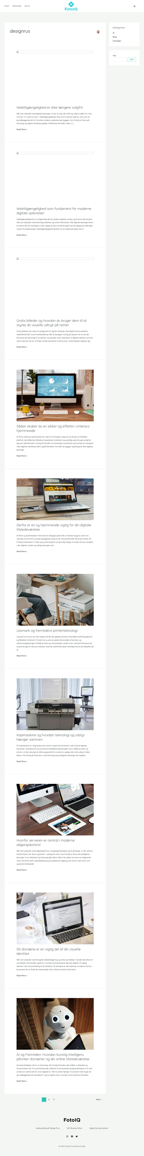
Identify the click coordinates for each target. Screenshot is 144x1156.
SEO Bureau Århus (74, 1128)
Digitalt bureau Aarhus (98, 1128)
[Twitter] (77, 1136)
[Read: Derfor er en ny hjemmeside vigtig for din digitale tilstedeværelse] (55, 499)
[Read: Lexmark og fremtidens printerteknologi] (55, 599)
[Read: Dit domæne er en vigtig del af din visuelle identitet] (55, 918)
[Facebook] (72, 1136)
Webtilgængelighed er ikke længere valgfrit (50, 107)
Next (99, 1099)
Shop (6, 6)
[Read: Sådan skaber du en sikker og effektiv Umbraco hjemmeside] (55, 395)
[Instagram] (67, 1136)
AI (113, 33)
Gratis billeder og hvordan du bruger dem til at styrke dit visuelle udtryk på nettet (52, 322)
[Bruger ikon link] (134, 6)
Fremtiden (16, 6)
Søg (114, 55)
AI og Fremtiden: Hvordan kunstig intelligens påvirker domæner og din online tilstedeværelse (53, 1056)
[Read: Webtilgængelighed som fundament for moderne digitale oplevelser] (55, 178)
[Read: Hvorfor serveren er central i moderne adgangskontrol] (55, 809)
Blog (115, 37)
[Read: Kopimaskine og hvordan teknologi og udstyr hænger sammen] (55, 704)
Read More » (22, 129)
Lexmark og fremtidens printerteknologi (47, 630)
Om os (27, 6)
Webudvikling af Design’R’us (48, 1128)
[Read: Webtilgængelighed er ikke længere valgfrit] (55, 76)
